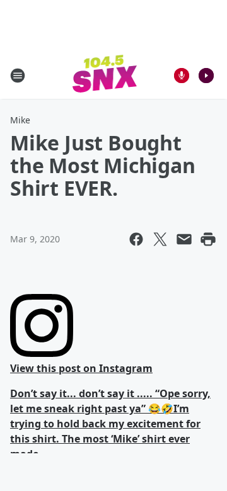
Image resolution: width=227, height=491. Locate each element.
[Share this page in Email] (184, 239)
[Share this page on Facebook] (136, 239)
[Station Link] (105, 75)
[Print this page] (208, 239)
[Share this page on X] (160, 239)
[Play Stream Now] (206, 75)
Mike (20, 120)
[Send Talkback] (181, 75)
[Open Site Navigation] (17, 75)
